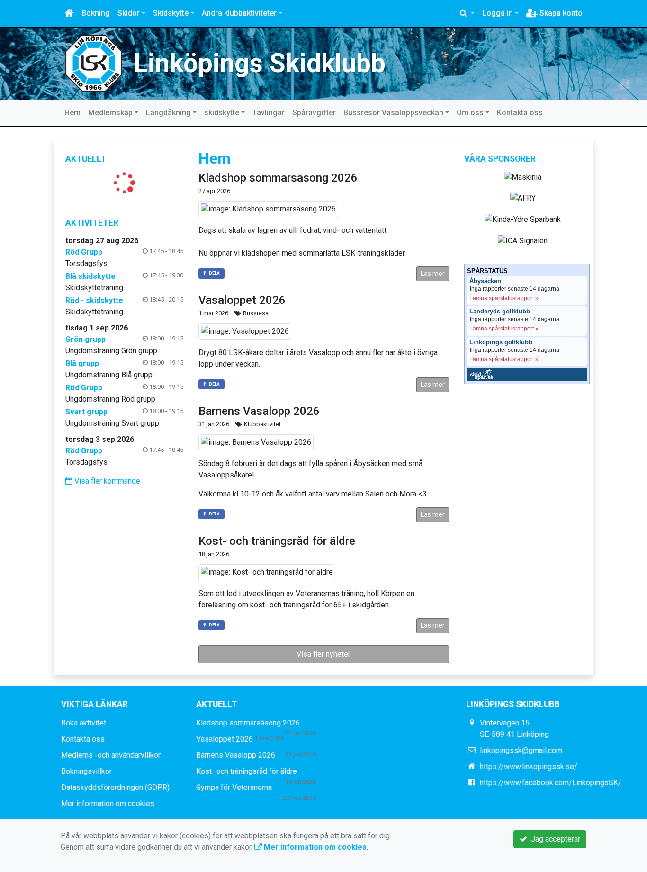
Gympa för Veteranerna (234, 787)
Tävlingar (268, 112)
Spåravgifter (314, 112)
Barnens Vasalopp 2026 (259, 411)
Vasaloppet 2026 (242, 300)
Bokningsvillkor (86, 771)
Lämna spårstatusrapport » (504, 298)
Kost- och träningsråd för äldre (276, 541)
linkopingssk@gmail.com (521, 750)
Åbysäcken (485, 281)
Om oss (470, 112)
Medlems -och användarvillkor (111, 755)
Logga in (497, 13)
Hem (72, 112)
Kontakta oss (520, 112)
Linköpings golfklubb (500, 342)
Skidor (128, 13)
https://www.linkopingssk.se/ (528, 766)
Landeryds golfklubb (499, 311)
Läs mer (433, 273)
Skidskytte (171, 13)
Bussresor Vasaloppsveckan (393, 112)
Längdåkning (168, 112)
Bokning (95, 13)
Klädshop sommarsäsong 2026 (278, 177)
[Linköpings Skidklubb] (93, 62)
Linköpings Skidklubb (260, 63)
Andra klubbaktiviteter (239, 13)
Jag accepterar (553, 839)
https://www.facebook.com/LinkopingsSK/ (550, 782)
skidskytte (221, 112)
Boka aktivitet (83, 722)
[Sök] (467, 13)
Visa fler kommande (106, 481)
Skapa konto (560, 13)
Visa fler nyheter (323, 654)
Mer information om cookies (107, 803)
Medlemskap (110, 112)
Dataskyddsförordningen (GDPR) (115, 787)
